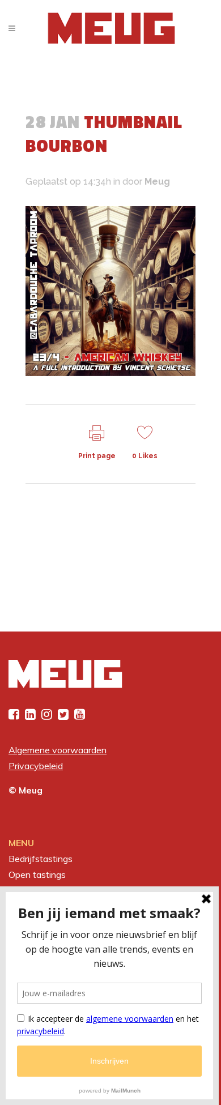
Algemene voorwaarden (57, 750)
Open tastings (37, 874)
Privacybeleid (35, 765)
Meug (157, 181)
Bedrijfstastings (40, 858)
